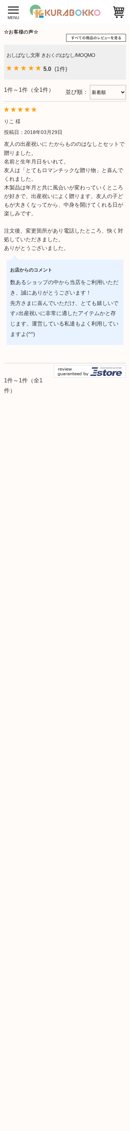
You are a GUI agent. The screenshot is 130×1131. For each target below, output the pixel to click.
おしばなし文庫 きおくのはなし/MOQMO (50, 55)
